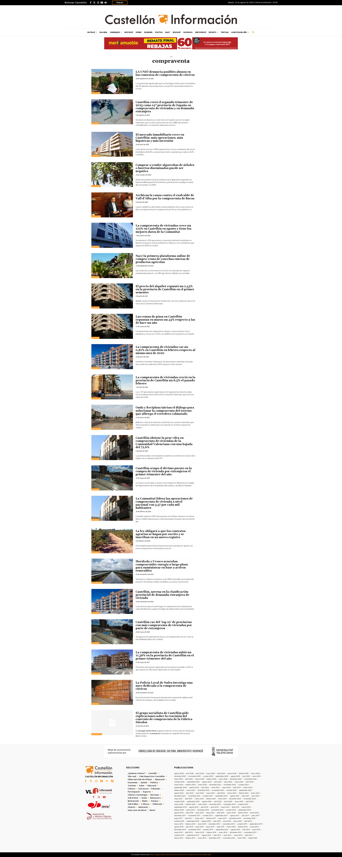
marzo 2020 (178, 804)
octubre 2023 (243, 784)
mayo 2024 (239, 782)
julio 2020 (218, 801)
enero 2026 (255, 773)
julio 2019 (204, 807)
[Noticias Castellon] (171, 19)
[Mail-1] (105, 2)
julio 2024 (218, 782)
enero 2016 (202, 824)
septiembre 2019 (180, 807)
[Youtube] (102, 2)
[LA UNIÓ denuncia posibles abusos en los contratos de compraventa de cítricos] (112, 81)
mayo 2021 (178, 799)
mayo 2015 (210, 827)
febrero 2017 (211, 818)
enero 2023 (190, 790)
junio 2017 (255, 815)
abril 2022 (221, 793)
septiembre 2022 (245, 790)
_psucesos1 (96, 216)
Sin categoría (97, 582)
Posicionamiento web (203, 855)
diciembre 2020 (235, 799)
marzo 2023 (247, 787)
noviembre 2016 (249, 818)
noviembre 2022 (218, 790)
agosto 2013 (206, 835)
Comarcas (95, 704)
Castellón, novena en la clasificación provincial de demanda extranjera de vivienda (162, 595)
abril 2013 (248, 835)
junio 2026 (200, 773)
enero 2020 (202, 804)
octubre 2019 (243, 804)
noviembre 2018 (217, 810)
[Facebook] (90, 2)
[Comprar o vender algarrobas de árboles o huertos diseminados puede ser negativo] (112, 174)
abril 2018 (220, 813)
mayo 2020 (239, 801)
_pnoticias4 (96, 429)
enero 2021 (222, 799)
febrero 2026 (243, 773)
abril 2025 (189, 779)
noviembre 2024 (250, 779)
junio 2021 (255, 796)
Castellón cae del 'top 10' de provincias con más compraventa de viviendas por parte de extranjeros (164, 625)
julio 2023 (205, 787)
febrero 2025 (211, 779)
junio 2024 (228, 782)
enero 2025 (223, 779)
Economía (95, 123)
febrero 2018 (243, 813)
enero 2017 (222, 818)
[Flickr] (107, 781)
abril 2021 (188, 799)
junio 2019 (214, 807)
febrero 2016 (190, 824)
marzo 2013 (178, 838)
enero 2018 (254, 813)
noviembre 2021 (194, 796)
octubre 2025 (208, 776)
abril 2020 (249, 801)
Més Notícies (96, 734)
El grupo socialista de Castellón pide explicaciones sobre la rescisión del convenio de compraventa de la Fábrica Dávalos (164, 717)
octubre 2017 (208, 815)
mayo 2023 (226, 787)
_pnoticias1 (96, 398)
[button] (253, 32)
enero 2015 (254, 827)
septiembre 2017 (221, 815)
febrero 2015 (243, 827)
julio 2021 (245, 796)
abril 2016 (248, 821)
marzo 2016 (178, 824)
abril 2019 (235, 807)
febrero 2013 (190, 838)
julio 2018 (189, 813)
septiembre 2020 (193, 801)
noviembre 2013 (250, 832)
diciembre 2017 (180, 815)
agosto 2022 (179, 793)
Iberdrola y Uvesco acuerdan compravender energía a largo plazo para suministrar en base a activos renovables (162, 566)
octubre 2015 (242, 824)
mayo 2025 (178, 779)
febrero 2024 (191, 784)
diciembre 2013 (236, 832)
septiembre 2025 (222, 776)
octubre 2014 (208, 829)
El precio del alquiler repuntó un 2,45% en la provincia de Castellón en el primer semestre (165, 289)
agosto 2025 (235, 776)
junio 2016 (227, 821)
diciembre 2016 (235, 818)
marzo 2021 (199, 799)
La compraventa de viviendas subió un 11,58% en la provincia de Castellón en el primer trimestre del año (165, 655)
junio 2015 (199, 827)
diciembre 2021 (180, 796)
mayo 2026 (210, 773)
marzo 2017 (199, 818)
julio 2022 (189, 793)
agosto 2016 (206, 821)
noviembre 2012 (229, 838)
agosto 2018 (178, 813)
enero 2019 (190, 810)
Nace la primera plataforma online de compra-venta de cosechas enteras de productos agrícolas (163, 259)
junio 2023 (215, 787)
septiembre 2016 (193, 821)
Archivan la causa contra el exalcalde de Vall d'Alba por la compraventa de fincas (165, 197)
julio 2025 (246, 776)
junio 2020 (228, 801)
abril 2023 (237, 787)
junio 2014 (256, 829)
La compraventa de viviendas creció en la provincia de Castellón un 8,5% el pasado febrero (165, 380)
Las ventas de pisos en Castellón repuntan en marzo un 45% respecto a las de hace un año (165, 320)
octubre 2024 (179, 782)
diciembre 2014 (180, 829)
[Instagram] (98, 2)
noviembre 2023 (230, 784)
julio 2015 (189, 827)
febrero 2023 (179, 790)
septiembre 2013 (193, 835)
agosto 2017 (234, 815)
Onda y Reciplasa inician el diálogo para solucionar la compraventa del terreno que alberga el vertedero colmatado (165, 411)
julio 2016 (217, 821)
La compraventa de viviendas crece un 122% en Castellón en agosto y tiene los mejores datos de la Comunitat (163, 229)
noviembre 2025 (194, 776)
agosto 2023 (194, 787)
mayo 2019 (225, 807)
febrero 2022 (243, 793)
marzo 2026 (231, 773)
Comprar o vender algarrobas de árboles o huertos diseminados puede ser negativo (165, 168)
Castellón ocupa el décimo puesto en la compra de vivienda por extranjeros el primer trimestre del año (164, 471)
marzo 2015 (231, 827)
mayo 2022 (210, 793)
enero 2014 (223, 832)
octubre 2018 (231, 810)
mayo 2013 (238, 835)
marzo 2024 (178, 784)
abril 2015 (220, 827)
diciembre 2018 (203, 810)
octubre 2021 (208, 796)
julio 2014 (246, 829)
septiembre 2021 (221, 796)
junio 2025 (256, 776)
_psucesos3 (96, 186)
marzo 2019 (246, 807)
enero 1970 (242, 838)
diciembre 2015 (214, 824)
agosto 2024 (207, 782)
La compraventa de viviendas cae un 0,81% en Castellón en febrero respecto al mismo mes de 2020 (165, 350)
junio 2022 (200, 793)
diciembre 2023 (215, 784)
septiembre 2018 (244, 810)
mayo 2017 (178, 818)
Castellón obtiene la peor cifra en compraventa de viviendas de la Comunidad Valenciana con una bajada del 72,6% (164, 442)
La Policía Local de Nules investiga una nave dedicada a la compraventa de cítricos (164, 686)
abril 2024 (249, 782)
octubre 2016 (179, 821)
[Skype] (112, 781)
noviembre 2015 (229, 824)
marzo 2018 (231, 813)
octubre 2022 (232, 790)
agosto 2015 (178, 827)
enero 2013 (202, 838)
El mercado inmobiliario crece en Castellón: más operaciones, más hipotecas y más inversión (160, 138)
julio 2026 (189, 773)
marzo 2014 (199, 832)
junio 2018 (199, 813)
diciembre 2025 (180, 776)
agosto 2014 (235, 829)
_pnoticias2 (96, 673)
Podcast (119, 2)
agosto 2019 (193, 807)
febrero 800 (252, 838)
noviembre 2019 (229, 804)
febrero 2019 (179, 810)
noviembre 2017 (194, 815)
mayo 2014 (178, 832)
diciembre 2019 (215, 804)
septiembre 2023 (180, 787)
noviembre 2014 (194, 829)
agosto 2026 (179, 773)
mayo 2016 (237, 821)
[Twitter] (94, 2)
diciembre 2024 (236, 779)
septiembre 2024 (193, 782)
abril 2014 (189, 832)
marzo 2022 (231, 793)
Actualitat (96, 93)
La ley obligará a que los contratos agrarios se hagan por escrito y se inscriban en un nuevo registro (161, 534)
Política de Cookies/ (186, 855)
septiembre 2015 (256, 824)
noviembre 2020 (250, 799)
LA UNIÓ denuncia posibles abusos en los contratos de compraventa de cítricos (165, 73)
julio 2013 (217, 835)
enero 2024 (202, 784)
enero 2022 (255, 793)
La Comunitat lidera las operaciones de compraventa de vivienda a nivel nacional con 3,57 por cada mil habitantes (164, 503)
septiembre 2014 (222, 829)
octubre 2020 (179, 801)
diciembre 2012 (214, 838)
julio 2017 (245, 815)
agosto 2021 (234, 796)
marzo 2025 (199, 779)
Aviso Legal (155, 855)
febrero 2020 (191, 804)
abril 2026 (221, 773)
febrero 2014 (211, 832)
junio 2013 (228, 835)
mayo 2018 (210, 813)
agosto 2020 (207, 801)
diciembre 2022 (203, 790)
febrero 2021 (211, 799)
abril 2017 (188, 818)
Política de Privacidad (169, 855)
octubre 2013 (179, 835)
